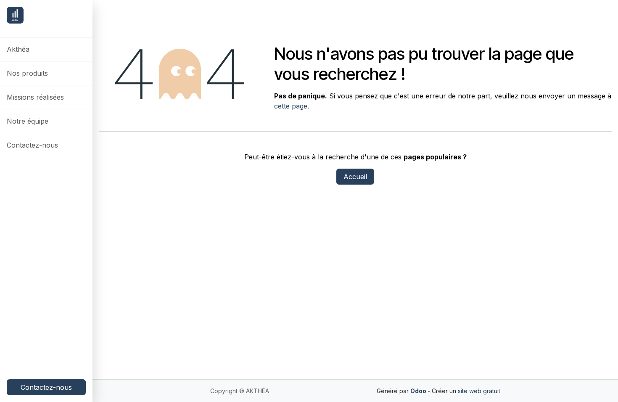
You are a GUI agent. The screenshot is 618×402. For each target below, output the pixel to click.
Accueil (355, 176)
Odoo (419, 390)
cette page (290, 106)
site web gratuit (479, 390)
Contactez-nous (46, 387)
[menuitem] (46, 49)
